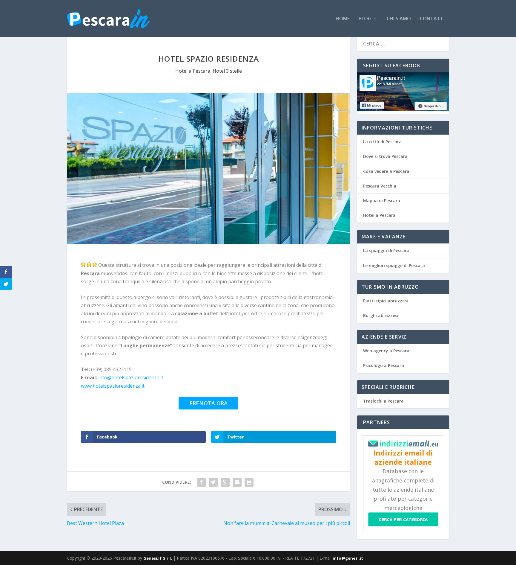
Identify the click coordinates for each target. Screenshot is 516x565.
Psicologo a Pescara (383, 365)
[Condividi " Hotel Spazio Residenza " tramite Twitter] (213, 482)
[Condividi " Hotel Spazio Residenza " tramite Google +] (225, 482)
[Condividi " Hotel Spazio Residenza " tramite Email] (237, 482)
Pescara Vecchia (379, 186)
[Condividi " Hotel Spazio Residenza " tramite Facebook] (201, 482)
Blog (365, 19)
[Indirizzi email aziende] (403, 445)
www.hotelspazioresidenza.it (113, 386)
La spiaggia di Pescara (386, 250)
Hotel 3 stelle (227, 71)
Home (343, 19)
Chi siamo (399, 19)
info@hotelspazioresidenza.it (130, 377)
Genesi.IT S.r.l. (157, 558)
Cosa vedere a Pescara (386, 171)
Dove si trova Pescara (385, 156)
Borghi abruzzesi (380, 315)
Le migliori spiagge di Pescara (394, 265)
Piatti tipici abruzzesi (385, 301)
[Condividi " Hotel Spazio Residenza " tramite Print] (249, 482)
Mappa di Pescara (381, 200)
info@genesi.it (348, 558)
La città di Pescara (382, 141)
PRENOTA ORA (208, 403)
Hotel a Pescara (192, 71)
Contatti (432, 19)
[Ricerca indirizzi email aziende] (403, 525)
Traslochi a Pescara (383, 401)
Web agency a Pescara (386, 351)
